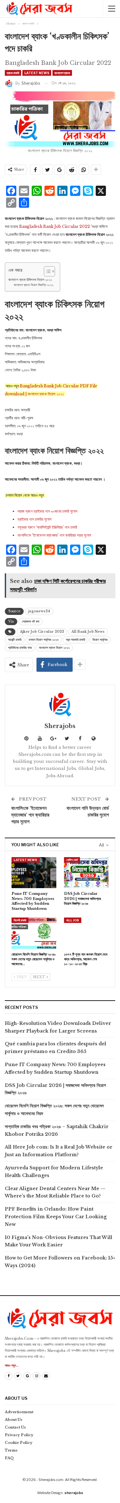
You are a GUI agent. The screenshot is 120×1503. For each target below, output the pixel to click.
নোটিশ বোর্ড (72, 860)
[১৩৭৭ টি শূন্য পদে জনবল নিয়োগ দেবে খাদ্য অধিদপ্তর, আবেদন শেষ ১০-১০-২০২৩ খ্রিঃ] (86, 933)
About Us (13, 1419)
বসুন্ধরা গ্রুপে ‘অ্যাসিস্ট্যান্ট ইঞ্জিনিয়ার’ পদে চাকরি (47, 527)
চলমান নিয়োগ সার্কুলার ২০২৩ (44, 640)
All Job (72, 920)
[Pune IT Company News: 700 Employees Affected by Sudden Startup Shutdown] (34, 872)
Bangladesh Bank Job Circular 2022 (55, 226)
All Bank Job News (88, 632)
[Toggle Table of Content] (46, 271)
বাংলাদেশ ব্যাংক (62, 73)
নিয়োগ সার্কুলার (100, 640)
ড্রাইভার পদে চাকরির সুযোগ (35, 519)
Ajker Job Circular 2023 (42, 632)
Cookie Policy (18, 1442)
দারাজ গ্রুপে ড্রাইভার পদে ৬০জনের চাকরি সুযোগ (47, 511)
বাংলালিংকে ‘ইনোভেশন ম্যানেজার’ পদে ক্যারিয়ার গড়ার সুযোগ (54, 535)
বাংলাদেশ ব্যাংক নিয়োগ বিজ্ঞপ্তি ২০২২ (33, 285)
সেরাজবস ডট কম (30, 621)
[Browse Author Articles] (60, 704)
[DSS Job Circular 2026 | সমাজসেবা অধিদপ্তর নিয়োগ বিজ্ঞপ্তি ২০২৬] (86, 872)
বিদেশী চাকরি (20, 920)
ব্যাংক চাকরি (13, 73)
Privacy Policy (19, 1435)
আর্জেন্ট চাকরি (14, 640)
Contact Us (15, 1427)
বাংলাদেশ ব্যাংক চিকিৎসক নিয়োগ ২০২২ (30, 279)
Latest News (36, 73)
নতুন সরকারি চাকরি (75, 640)
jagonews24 (39, 611)
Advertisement (19, 1412)
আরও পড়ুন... (12, 1365)
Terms (11, 1450)
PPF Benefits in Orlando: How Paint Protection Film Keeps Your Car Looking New (56, 1216)
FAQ (9, 1458)
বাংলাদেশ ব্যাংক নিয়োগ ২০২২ (54, 648)
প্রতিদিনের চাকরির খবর (20, 648)
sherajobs (73, 1493)
